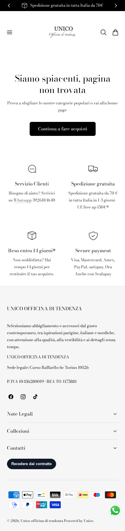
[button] (9, 32)
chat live (32, 213)
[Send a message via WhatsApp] (115, 510)
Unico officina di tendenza (42, 520)
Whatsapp (22, 200)
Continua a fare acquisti (62, 128)
